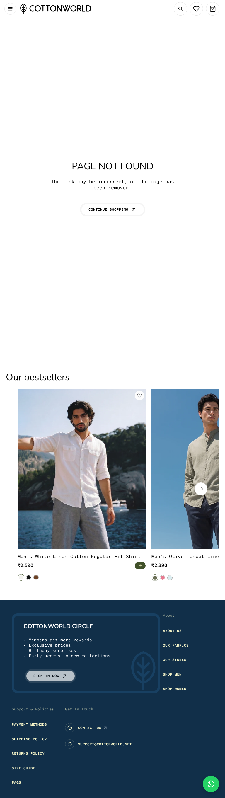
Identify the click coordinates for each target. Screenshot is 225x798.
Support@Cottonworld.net (105, 744)
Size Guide (23, 768)
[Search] (180, 9)
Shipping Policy (29, 739)
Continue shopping (108, 209)
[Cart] (212, 9)
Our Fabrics (176, 645)
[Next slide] (201, 488)
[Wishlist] (196, 9)
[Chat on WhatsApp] (211, 784)
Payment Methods (29, 724)
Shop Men (172, 674)
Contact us (89, 727)
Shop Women (174, 689)
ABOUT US (172, 630)
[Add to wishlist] (139, 395)
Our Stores (174, 659)
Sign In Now (46, 675)
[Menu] (10, 9)
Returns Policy (28, 753)
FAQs (16, 782)
